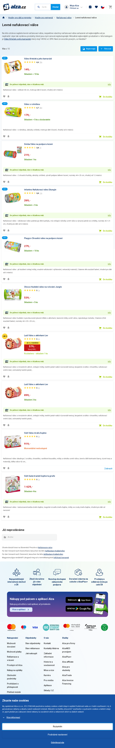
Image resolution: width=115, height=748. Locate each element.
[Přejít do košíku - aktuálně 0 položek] (110, 7)
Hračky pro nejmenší (44, 18)
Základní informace (48, 655)
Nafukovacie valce (45, 548)
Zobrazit (108, 468)
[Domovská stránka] (3, 17)
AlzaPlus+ (66, 657)
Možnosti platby (14, 652)
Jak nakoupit (31, 653)
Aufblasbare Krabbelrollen (55, 551)
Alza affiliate (67, 662)
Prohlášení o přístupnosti (13, 685)
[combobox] (43, 7)
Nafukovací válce (64, 18)
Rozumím (57, 726)
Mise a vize (49, 670)
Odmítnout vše (57, 742)
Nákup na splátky (14, 670)
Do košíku (107, 97)
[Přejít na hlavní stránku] (14, 7)
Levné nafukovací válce (86, 18)
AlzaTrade (67, 675)
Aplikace (48, 685)
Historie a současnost (49, 663)
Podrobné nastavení (57, 734)
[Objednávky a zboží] (90, 7)
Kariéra (47, 675)
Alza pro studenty (66, 668)
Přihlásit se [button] (74, 8)
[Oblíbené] (96, 7)
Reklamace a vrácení (13, 658)
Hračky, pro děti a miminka (19, 18)
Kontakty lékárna (51, 648)
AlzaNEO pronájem (66, 650)
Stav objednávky (32, 643)
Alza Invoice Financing (67, 682)
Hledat (55, 7)
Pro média (48, 680)
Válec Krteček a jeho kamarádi (17, 39)
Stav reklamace (32, 648)
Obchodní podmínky (11, 677)
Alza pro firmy (68, 643)
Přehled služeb (14, 692)
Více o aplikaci (19, 609)
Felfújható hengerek (61, 558)
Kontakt (47, 643)
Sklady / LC (49, 690)
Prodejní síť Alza (14, 665)
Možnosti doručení (11, 645)
